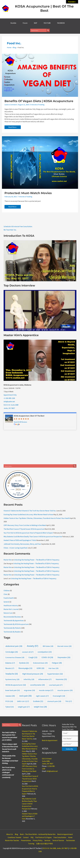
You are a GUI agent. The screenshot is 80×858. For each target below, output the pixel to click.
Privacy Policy (37, 840)
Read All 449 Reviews (20, 422)
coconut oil (27, 652)
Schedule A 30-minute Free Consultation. (18, 226)
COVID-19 (47, 657)
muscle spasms (65, 690)
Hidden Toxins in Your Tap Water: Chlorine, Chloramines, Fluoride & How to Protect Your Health (37, 518)
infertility (29, 679)
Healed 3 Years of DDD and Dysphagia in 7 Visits (20, 540)
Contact (26, 837)
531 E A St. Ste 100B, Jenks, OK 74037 (55, 848)
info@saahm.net (9, 401)
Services (47, 840)
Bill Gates (48, 646)
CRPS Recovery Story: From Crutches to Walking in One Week (25, 525)
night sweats (42, 696)
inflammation (45, 679)
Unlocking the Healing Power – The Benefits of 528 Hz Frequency (36, 560)
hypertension (55, 674)
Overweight (59, 696)
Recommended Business (12, 617)
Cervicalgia (11, 652)
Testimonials (70, 840)
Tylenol (9, 707)
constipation (45, 652)
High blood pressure (32, 674)
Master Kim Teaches (12, 840)
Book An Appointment (49, 740)
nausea (10, 696)
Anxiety (32, 646)
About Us (9, 834)
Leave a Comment (10, 105)
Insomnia (61, 679)
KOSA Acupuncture (16, 685)
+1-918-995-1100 (9, 398)
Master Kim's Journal (11, 609)
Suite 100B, (46, 761)
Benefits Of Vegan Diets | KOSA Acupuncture (38, 101)
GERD (40, 668)
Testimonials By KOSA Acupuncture (16, 624)
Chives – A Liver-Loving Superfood (15, 548)
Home (70, 837)
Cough (32, 657)
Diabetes (10, 663)
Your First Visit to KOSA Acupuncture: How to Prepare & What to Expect (28, 533)
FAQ (32, 837)
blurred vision (64, 646)
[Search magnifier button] (48, 30)
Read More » (13, 127)
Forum (25, 23)
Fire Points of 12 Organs (43, 837)
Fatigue (57, 663)
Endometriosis (40, 663)
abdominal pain (13, 646)
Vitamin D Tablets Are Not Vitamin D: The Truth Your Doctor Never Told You (30, 511)
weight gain (24, 707)
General (6, 602)
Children (7, 590)
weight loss (40, 706)
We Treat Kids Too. (10, 230)
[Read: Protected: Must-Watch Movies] (40, 162)
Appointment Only (10, 395)
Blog (16, 834)
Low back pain (56, 685)
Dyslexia (24, 663)
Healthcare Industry (11, 605)
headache (12, 674)
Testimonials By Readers (12, 632)
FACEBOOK (61, 23)
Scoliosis (38, 701)
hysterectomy (12, 679)
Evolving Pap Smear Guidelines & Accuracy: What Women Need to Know (28, 514)
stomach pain (54, 701)
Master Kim (8, 560)
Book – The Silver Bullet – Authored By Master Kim (37, 834)
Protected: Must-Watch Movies (28, 193)
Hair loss (53, 668)
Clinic (5, 594)
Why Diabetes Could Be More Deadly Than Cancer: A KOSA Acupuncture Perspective (33, 536)
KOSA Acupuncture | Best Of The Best (44, 8)
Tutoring (31, 844)
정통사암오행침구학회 (44, 844)
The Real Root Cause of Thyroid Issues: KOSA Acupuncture (24, 529)
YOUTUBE (47, 23)
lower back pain (12, 690)
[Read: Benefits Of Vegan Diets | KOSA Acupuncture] (40, 75)
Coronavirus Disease (14, 657)
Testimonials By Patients (12, 628)
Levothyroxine (37, 685)
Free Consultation (60, 837)
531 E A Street (47, 759)
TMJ (68, 701)
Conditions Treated (14, 837)
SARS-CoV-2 (23, 701)
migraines (29, 690)
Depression (64, 657)
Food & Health (9, 598)
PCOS (9, 701)
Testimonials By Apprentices (14, 620)
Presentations (26, 840)
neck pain (25, 695)
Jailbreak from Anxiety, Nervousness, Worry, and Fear (22, 544)
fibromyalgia (25, 668)
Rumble (13, 23)
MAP (35, 23)
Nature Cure (8, 613)
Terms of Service (58, 840)
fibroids (9, 668)
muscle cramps (46, 690)
